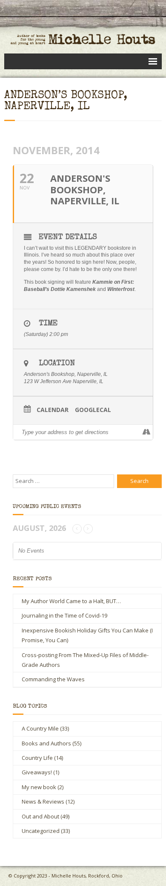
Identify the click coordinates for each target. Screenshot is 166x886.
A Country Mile (40, 728)
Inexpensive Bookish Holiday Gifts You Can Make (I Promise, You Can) (87, 635)
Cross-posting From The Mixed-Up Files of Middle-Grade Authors (85, 660)
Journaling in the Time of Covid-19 (64, 615)
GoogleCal (93, 410)
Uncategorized (41, 831)
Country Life (37, 758)
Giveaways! (37, 772)
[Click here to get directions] (146, 432)
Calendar (53, 410)
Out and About (40, 816)
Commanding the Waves (53, 679)
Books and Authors (46, 743)
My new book (39, 787)
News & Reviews (43, 801)
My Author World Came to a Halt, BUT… (71, 601)
